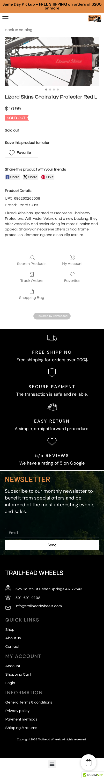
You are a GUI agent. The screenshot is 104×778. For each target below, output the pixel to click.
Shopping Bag (31, 298)
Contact (12, 646)
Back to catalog (18, 30)
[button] (21, 152)
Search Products (31, 264)
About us (13, 638)
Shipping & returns (21, 728)
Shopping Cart (18, 674)
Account (12, 666)
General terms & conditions (28, 702)
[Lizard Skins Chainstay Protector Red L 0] (52, 61)
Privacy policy (17, 711)
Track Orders (31, 281)
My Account (72, 264)
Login (10, 683)
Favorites (72, 281)
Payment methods (21, 719)
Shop (10, 629)
